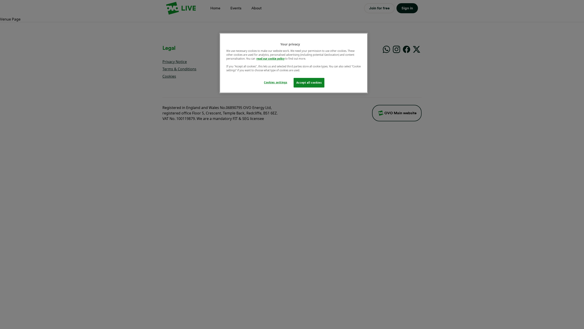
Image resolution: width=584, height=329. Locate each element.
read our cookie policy (270, 58)
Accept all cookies (309, 82)
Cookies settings (275, 82)
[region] (293, 63)
